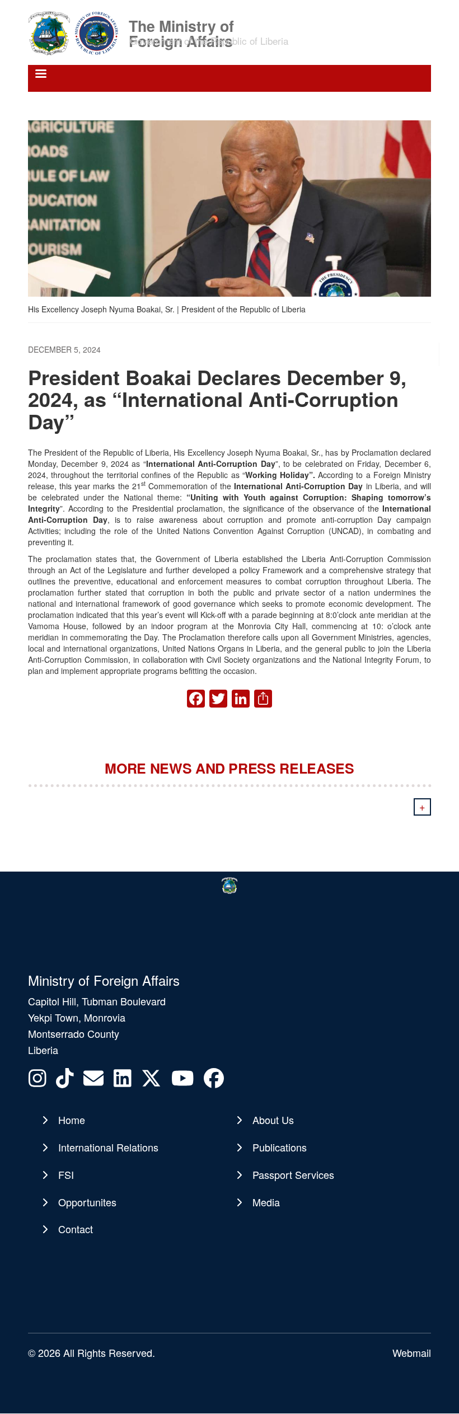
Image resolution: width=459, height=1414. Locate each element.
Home (71, 1119)
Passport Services (293, 1174)
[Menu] (40, 75)
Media (266, 1202)
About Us (273, 1119)
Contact (75, 1228)
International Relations (108, 1147)
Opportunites (87, 1202)
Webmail (411, 1352)
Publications (279, 1147)
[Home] (77, 32)
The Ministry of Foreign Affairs (181, 24)
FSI (66, 1174)
